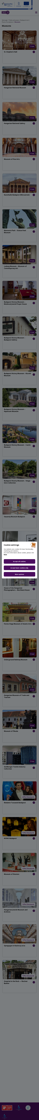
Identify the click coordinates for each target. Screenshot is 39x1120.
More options (19, 574)
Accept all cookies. (19, 561)
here (5, 554)
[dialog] (19, 560)
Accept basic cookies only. (20, 568)
